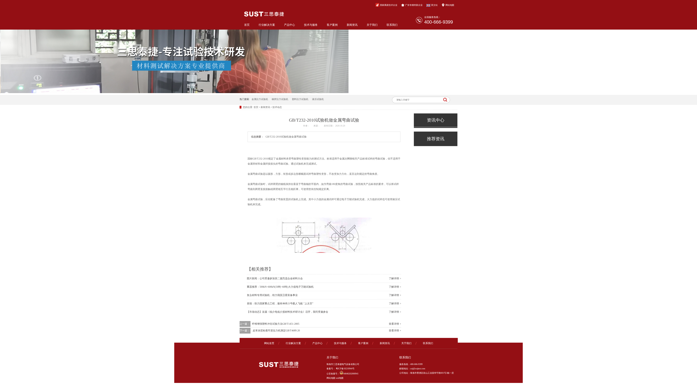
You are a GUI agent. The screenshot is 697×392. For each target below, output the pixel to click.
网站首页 (269, 343)
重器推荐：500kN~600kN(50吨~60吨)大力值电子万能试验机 (280, 286)
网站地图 (449, 5)
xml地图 (339, 378)
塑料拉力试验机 (300, 99)
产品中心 (289, 24)
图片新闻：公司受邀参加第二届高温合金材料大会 (275, 278)
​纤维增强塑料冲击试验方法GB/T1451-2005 (275, 323)
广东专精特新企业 (414, 5)
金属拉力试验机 (260, 99)
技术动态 (277, 107)
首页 (247, 24)
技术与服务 (311, 24)
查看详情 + (395, 323)
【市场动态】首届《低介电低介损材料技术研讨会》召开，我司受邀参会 (287, 312)
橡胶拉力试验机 (280, 99)
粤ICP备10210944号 (344, 368)
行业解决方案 (267, 24)
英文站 (434, 5)
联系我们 (392, 24)
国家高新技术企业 (388, 5)
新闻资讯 (352, 24)
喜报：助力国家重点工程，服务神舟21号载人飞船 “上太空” (280, 303)
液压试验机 (318, 99)
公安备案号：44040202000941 (342, 373)
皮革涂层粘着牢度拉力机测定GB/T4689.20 (276, 330)
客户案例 (332, 24)
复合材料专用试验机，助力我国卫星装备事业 (272, 295)
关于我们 (372, 24)
